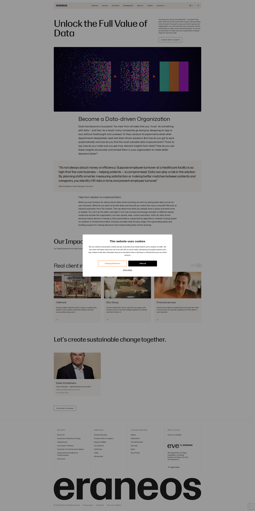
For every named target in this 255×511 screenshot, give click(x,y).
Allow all (143, 263)
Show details (127, 270)
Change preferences (112, 263)
